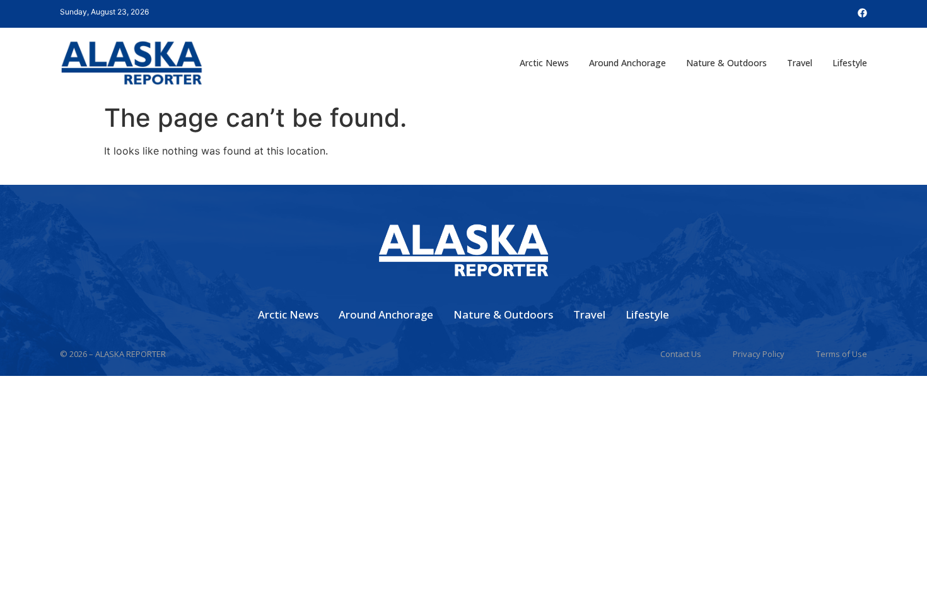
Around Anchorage (627, 63)
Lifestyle (849, 63)
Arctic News (544, 63)
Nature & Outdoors (726, 63)
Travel (799, 63)
